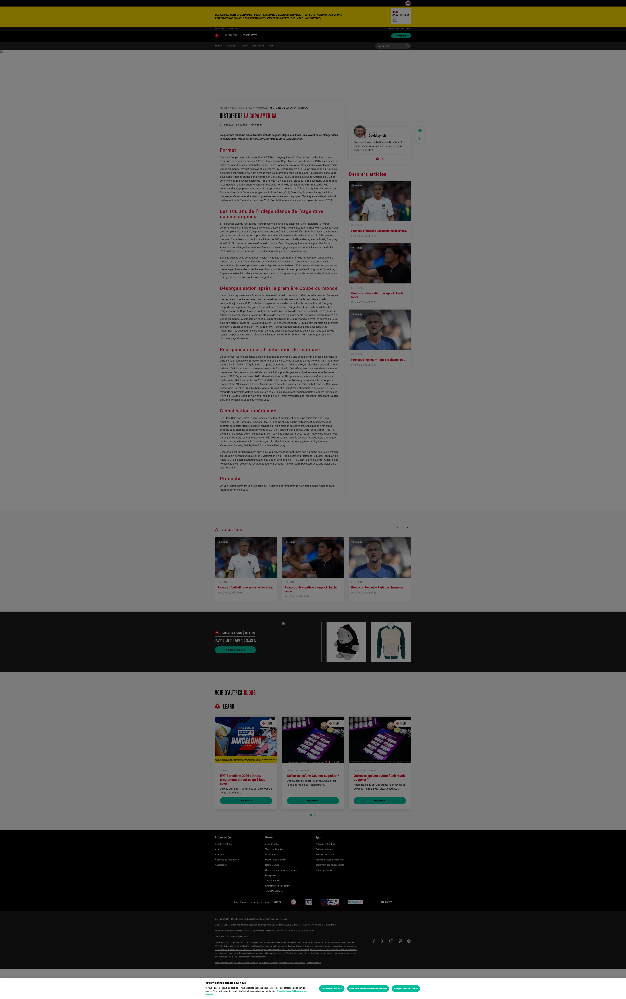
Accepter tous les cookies (406, 988)
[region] (313, 988)
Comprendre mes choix (332, 988)
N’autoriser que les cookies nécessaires (368, 988)
